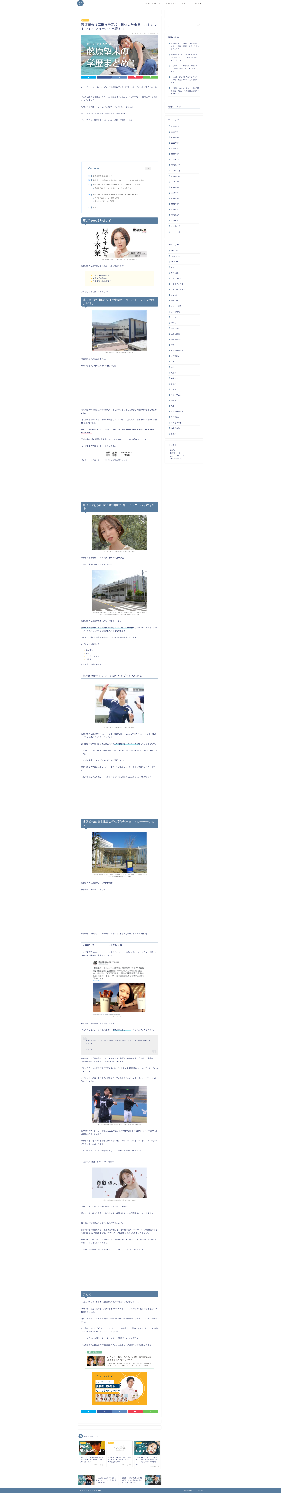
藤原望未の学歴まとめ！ (102, 176)
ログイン (173, 450)
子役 (173, 362)
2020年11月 (175, 232)
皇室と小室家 (176, 423)
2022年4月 (175, 143)
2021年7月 (175, 193)
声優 (173, 345)
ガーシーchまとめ (178, 289)
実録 (173, 367)
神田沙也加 (175, 428)
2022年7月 (175, 126)
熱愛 (173, 406)
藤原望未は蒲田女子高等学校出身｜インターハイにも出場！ (116, 184)
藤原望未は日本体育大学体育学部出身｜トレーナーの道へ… (116, 194)
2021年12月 (175, 165)
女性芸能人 (175, 356)
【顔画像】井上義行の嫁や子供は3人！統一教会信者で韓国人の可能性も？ (184, 79)
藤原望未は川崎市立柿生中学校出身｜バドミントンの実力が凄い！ (119, 180)
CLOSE (148, 168)
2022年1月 (175, 159)
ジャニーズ (175, 300)
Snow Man (175, 256)
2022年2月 (175, 154)
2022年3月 (175, 148)
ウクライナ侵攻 (177, 284)
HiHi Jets (175, 251)
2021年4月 (175, 209)
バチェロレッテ (177, 328)
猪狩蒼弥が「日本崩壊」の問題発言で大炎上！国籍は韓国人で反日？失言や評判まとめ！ (185, 46)
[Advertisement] (119, 141)
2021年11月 (175, 171)
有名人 (173, 384)
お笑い (173, 267)
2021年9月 (175, 182)
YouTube (174, 262)
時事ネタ (174, 378)
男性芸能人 (175, 417)
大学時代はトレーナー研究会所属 (107, 198)
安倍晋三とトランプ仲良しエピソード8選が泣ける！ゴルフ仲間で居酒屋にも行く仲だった (185, 57)
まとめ (95, 207)
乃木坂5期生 (176, 339)
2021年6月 (175, 198)
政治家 (173, 373)
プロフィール (196, 3)
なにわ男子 (175, 273)
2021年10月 (175, 176)
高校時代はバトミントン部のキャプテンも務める (113, 188)
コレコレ (174, 295)
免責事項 (99, 1490)
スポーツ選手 (176, 306)
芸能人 (173, 434)
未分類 (173, 389)
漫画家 (173, 400)
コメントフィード (177, 456)
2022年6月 (175, 132)
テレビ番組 (175, 312)
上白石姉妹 (175, 334)
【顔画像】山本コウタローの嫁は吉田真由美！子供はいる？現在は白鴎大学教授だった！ (185, 91)
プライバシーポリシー (151, 3)
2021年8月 (175, 187)
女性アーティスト (178, 350)
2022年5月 (175, 137)
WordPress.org (176, 459)
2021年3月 (175, 215)
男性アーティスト (178, 411)
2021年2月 (175, 221)
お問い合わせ (171, 3)
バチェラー (85, 20)
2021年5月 (175, 204)
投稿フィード (175, 453)
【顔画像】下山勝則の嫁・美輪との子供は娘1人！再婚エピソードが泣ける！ (185, 68)
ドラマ (173, 317)
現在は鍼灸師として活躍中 (104, 201)
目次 (183, 3)
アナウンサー (176, 278)
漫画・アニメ (176, 395)
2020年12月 (175, 226)
